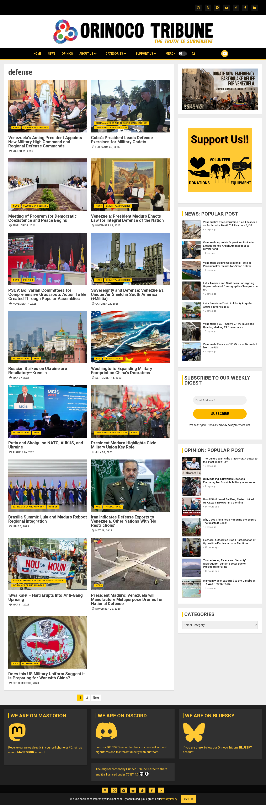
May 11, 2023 (21, 604)
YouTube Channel (218, 53)
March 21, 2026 (23, 151)
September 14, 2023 (108, 377)
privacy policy (227, 424)
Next (96, 697)
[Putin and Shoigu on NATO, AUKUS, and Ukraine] (47, 411)
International (21, 359)
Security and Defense (35, 128)
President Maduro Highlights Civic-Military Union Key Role (124, 445)
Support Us (144, 53)
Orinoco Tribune (136, 769)
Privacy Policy (169, 798)
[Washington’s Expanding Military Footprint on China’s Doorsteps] (130, 337)
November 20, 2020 (108, 608)
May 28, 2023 (103, 530)
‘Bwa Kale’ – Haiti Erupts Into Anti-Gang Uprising (45, 597)
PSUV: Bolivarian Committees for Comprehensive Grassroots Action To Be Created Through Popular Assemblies (47, 294)
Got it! (188, 799)
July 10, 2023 (104, 452)
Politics (28, 280)
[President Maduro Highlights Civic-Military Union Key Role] (130, 411)
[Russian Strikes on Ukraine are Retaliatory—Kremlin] (47, 337)
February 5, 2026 (24, 225)
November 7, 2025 (24, 303)
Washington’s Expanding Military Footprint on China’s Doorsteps (121, 370)
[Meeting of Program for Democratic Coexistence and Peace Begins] (47, 184)
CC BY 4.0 (132, 774)
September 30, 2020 (26, 683)
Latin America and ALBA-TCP (111, 128)
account (31, 752)
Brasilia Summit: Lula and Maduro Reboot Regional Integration (47, 519)
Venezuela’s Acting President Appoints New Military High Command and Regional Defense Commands (45, 141)
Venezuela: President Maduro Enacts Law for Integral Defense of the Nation (127, 218)
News (51, 53)
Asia (98, 359)
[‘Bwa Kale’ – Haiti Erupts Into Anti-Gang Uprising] (47, 564)
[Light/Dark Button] (183, 53)
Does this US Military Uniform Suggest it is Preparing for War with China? (46, 675)
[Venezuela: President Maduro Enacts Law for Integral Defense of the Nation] (130, 184)
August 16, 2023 (23, 452)
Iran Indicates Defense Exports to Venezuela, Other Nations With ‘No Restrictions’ (123, 521)
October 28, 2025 (107, 303)
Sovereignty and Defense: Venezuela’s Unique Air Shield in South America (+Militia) (127, 294)
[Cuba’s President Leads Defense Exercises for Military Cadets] (130, 106)
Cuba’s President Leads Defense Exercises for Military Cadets (122, 139)
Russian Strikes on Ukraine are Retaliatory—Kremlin (37, 370)
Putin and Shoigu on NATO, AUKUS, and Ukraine (45, 445)
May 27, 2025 (21, 377)
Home (37, 53)
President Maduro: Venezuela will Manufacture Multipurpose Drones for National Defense (127, 599)
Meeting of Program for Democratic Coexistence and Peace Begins (42, 218)
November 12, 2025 (108, 225)
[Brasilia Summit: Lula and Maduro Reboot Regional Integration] (47, 485)
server (118, 747)
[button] (193, 53)
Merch (170, 53)
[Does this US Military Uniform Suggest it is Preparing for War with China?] (47, 642)
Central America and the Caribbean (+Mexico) (121, 123)
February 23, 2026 (107, 147)
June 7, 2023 (21, 526)
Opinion (67, 53)
